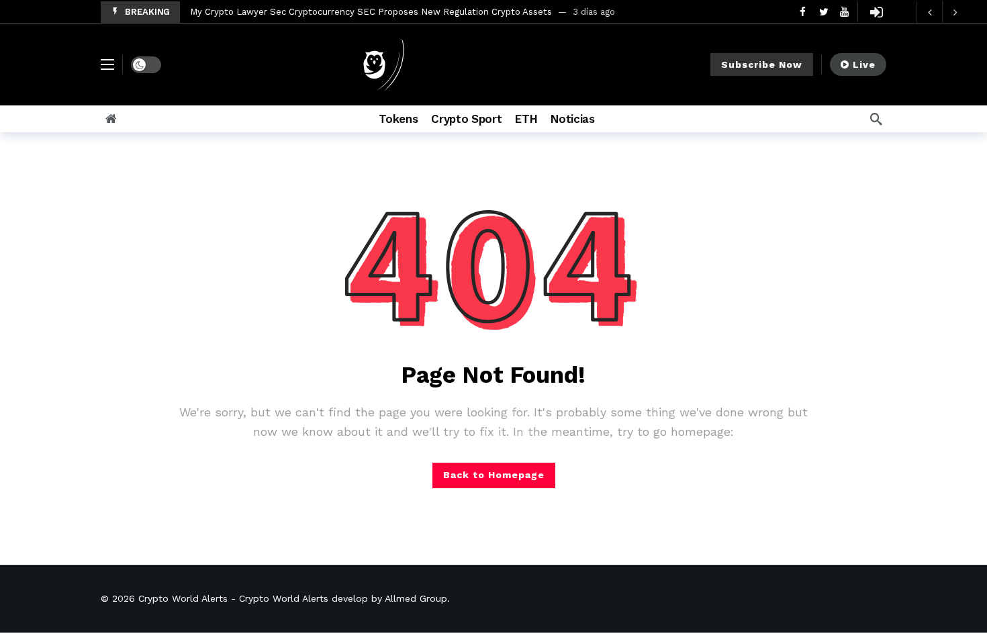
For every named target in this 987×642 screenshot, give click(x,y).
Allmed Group (416, 598)
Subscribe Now (761, 64)
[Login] (876, 12)
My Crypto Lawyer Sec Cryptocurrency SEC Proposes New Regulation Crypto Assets (371, 12)
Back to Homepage (494, 474)
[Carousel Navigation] (942, 12)
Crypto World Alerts (183, 598)
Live (864, 64)
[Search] (876, 119)
